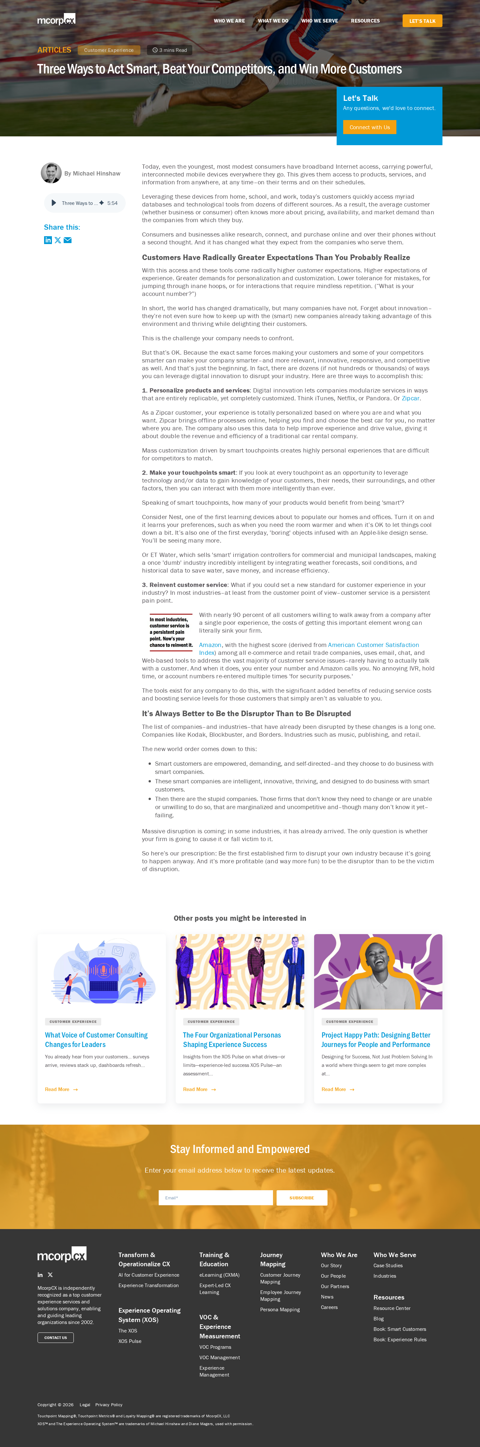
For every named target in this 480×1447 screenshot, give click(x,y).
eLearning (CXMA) (220, 1274)
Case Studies (388, 1265)
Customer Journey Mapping (280, 1278)
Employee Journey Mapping (280, 1295)
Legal (85, 1405)
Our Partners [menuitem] (335, 1286)
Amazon (210, 644)
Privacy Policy (109, 1405)
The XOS (128, 1330)
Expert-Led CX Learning (215, 1288)
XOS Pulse (130, 1341)
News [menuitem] (327, 1296)
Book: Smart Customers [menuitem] (400, 1329)
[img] (101, 203)
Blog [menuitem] (379, 1318)
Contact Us (55, 1337)
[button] (53, 202)
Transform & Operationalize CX (144, 1260)
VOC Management (220, 1357)
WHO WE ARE (229, 20)
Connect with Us (370, 127)
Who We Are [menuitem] (339, 1255)
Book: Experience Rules (400, 1339)
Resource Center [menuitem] (392, 1308)
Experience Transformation (149, 1285)
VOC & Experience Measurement (220, 1326)
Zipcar (411, 398)
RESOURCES (365, 20)
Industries (385, 1275)
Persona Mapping (280, 1309)
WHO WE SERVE (319, 20)
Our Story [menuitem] (331, 1265)
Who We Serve (395, 1255)
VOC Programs (215, 1347)
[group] (85, 203)
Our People (333, 1275)
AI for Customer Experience (149, 1274)
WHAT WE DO (273, 20)
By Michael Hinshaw (92, 173)
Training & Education (214, 1260)
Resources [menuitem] (389, 1297)
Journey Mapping (272, 1260)
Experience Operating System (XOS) (150, 1315)
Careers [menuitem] (329, 1307)
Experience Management (214, 1371)
